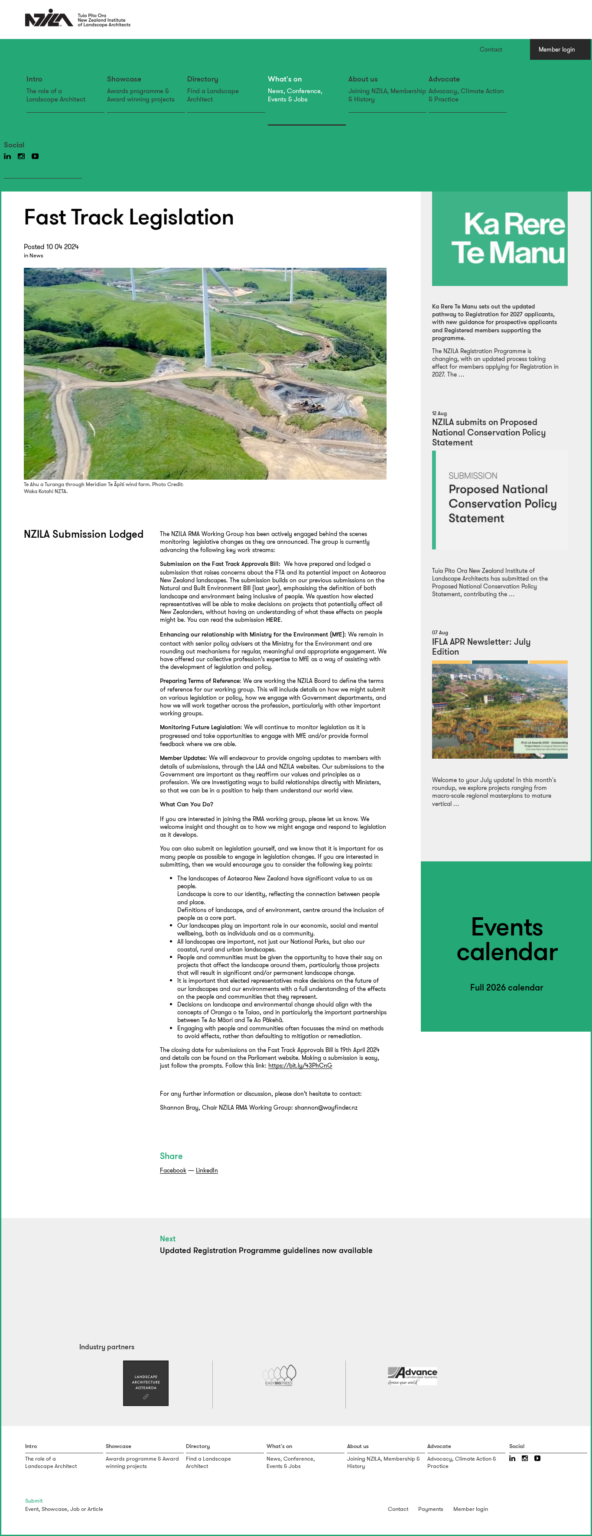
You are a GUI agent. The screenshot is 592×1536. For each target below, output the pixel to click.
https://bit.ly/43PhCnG (300, 1065)
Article (95, 1509)
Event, (32, 1509)
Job (75, 1509)
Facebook (173, 1170)
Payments (430, 1509)
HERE (273, 620)
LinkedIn (207, 1170)
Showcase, (55, 1509)
